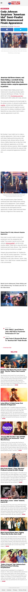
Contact (9, 590)
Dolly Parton (4, 498)
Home (3, 590)
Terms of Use (22, 590)
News (2, 367)
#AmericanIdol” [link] (10, 243)
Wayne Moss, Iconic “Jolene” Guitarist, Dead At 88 (13, 501)
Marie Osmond (4, 530)
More (16, 385)
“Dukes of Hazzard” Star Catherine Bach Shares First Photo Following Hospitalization (13, 566)
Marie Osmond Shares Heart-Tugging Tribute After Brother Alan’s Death (12, 533)
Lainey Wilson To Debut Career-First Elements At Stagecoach (12, 404)
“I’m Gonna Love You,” (17, 96)
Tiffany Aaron (16, 26)
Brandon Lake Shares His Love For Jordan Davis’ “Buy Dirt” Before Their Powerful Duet (13, 371)
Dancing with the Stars (7, 434)
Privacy (15, 590)
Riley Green (4, 466)
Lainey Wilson (4, 401)
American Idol (5, 8)
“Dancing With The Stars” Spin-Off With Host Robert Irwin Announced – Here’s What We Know (13, 438)
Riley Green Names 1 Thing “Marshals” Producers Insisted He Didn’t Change (13, 469)
